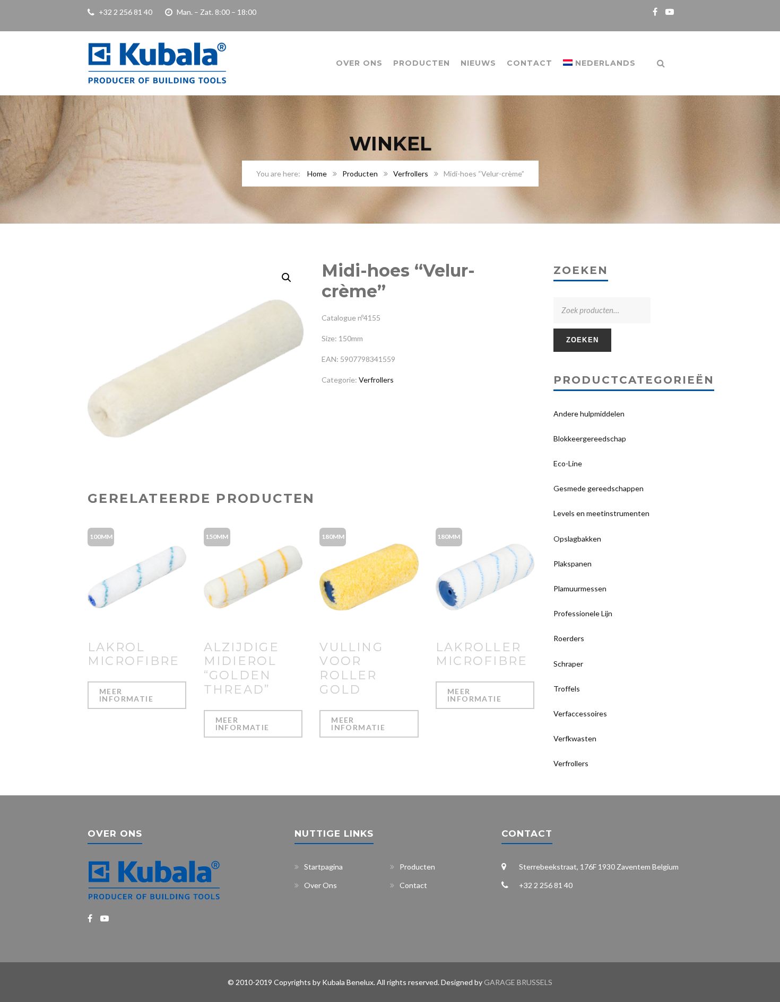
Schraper (568, 663)
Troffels (566, 688)
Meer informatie (126, 695)
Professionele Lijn (582, 613)
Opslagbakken (577, 538)
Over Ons (359, 63)
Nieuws (478, 63)
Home (317, 173)
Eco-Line (567, 463)
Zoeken (582, 340)
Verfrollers (410, 173)
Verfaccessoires (580, 713)
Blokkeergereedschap (589, 438)
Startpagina (323, 866)
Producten (421, 63)
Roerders (568, 638)
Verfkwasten (574, 738)
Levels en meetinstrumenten (601, 513)
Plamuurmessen (579, 588)
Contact (529, 63)
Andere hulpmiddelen (589, 413)
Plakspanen (572, 563)
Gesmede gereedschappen (598, 488)
